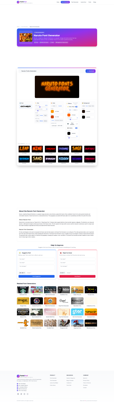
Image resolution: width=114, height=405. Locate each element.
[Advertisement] (57, 14)
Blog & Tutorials (70, 380)
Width (72, 136)
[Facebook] (18, 394)
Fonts (90, 2)
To (51, 114)
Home (58, 2)
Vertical (37, 118)
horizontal (57, 120)
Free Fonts (69, 385)
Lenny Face (83, 2)
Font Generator (65, 2)
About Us (85, 378)
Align (36, 112)
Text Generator (74, 2)
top (37, 120)
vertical (53, 120)
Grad (87, 105)
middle (41, 120)
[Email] (27, 394)
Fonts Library (53, 385)
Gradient (60, 105)
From (52, 108)
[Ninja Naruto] (26, 106)
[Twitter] (21, 394)
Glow (70, 109)
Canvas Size (53, 123)
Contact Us (69, 382)
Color (68, 112)
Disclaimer (85, 385)
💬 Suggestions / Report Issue (62, 42)
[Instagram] (24, 394)
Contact (85, 387)
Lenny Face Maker (54, 382)
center (41, 115)
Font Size (41, 105)
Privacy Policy (86, 380)
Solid (54, 105)
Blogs (94, 2)
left (37, 115)
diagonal (61, 120)
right (45, 115)
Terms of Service (87, 382)
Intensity (72, 117)
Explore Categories (71, 378)
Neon (75, 109)
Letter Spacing (41, 109)
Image (90, 105)
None (93, 105)
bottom (45, 120)
